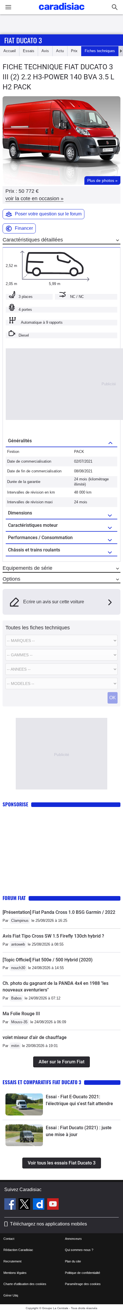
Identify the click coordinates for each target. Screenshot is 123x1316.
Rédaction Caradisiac (18, 1250)
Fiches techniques (100, 51)
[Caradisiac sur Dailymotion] (39, 1204)
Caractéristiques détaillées (33, 240)
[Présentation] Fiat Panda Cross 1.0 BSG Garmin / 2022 (59, 912)
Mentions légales (15, 1272)
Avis (45, 51)
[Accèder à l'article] (24, 1104)
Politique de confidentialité (82, 1272)
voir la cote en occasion (34, 198)
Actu (60, 51)
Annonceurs (73, 1238)
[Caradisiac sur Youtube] (53, 1204)
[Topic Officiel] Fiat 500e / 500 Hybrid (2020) (48, 960)
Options (11, 579)
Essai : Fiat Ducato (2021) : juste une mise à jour (79, 1131)
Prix (74, 51)
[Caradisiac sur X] (25, 1204)
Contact (8, 1238)
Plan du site (73, 1261)
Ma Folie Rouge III (21, 1013)
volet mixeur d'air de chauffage (35, 1037)
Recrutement (12, 1261)
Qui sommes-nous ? (79, 1250)
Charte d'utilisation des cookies (24, 1284)
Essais (28, 51)
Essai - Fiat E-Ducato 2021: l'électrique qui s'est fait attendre (79, 1100)
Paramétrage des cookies (83, 1284)
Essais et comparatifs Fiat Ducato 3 (42, 1082)
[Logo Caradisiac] (61, 11)
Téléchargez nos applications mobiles (48, 1223)
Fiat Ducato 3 (23, 40)
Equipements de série (27, 568)
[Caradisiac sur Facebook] (10, 1204)
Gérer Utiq (10, 1295)
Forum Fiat (14, 897)
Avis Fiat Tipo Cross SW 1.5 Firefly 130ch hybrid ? (53, 936)
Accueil (9, 51)
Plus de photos (102, 180)
